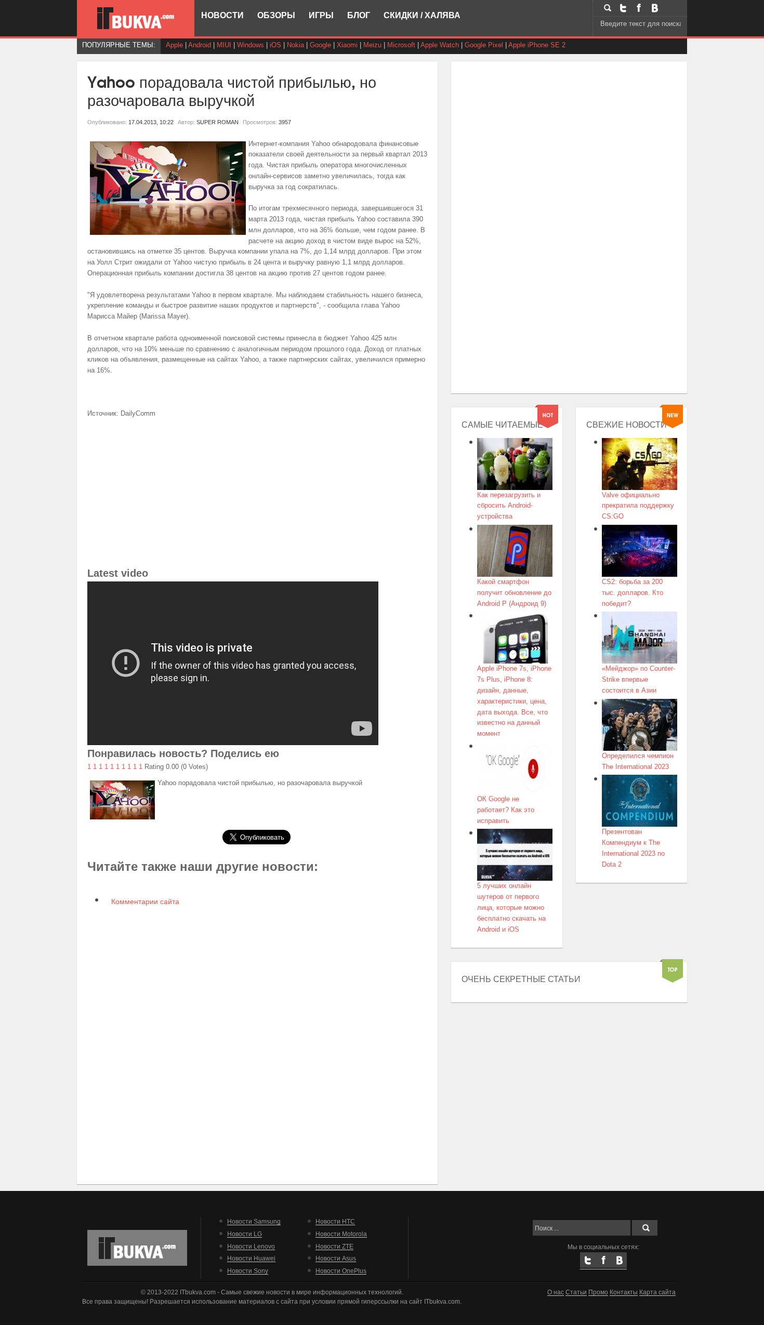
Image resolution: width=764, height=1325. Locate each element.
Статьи (576, 1292)
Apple (174, 45)
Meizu (372, 45)
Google (320, 45)
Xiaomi (347, 45)
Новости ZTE (334, 1246)
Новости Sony (247, 1270)
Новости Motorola (341, 1233)
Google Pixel (484, 45)
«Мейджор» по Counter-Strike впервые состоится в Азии (638, 679)
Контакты (624, 1292)
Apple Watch (439, 45)
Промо (598, 1292)
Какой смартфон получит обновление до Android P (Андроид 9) (514, 592)
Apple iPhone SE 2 (536, 45)
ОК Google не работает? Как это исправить (505, 810)
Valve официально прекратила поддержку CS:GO (638, 506)
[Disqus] (257, 1044)
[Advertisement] (257, 492)
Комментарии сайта (144, 901)
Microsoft (401, 45)
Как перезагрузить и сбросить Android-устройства (509, 506)
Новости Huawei (251, 1258)
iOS (275, 45)
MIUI (224, 45)
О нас (555, 1292)
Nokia (295, 45)
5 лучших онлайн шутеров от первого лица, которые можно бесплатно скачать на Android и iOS (511, 907)
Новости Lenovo (251, 1246)
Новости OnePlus (340, 1270)
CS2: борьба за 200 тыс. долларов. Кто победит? (632, 592)
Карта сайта (657, 1292)
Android (199, 45)
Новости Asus (335, 1258)
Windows (250, 45)
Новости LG (244, 1233)
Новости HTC (335, 1221)
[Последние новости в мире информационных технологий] (135, 18)
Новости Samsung (254, 1221)
